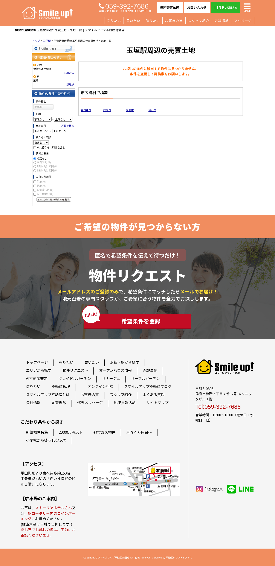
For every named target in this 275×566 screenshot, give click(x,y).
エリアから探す (39, 370)
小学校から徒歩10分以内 (46, 440)
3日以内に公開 (47, 166)
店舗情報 (221, 20)
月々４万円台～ (139, 432)
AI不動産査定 (36, 378)
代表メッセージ (90, 402)
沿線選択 (69, 72)
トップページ (37, 362)
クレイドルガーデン (74, 378)
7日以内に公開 (47, 170)
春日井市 (86, 110)
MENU (247, 11)
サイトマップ (157, 402)
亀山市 (152, 110)
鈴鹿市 (130, 110)
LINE (225, 7)
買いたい (133, 20)
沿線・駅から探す (53, 57)
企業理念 (59, 402)
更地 (41, 185)
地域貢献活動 (125, 402)
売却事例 (150, 370)
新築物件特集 (37, 432)
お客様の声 (174, 20)
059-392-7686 (127, 6)
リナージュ (111, 378)
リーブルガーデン (145, 378)
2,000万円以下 (70, 432)
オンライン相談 (100, 386)
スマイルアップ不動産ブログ (147, 386)
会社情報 (33, 402)
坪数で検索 (67, 125)
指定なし (42, 158)
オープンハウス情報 (115, 370)
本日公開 (44, 162)
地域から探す (53, 48)
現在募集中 (45, 194)
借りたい (153, 20)
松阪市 (107, 110)
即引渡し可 (45, 189)
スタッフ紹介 (198, 20)
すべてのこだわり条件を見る (54, 199)
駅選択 (70, 84)
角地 (41, 181)
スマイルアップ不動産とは (48, 394)
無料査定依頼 (169, 7)
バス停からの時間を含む (51, 147)
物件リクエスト (75, 370)
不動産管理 (61, 386)
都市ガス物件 (104, 432)
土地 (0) (38, 106)
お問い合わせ (196, 7)
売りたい (114, 20)
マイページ (243, 20)
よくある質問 (154, 394)
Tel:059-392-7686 (218, 407)
